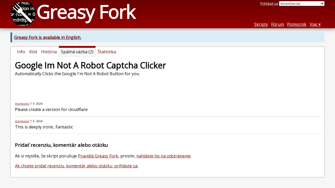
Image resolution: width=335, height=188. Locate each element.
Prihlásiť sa (269, 3)
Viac (313, 24)
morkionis (22, 103)
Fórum (277, 24)
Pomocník (296, 24)
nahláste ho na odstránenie (163, 156)
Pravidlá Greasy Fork (98, 156)
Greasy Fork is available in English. (47, 37)
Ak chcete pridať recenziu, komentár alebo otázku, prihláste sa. (76, 166)
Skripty (261, 24)
